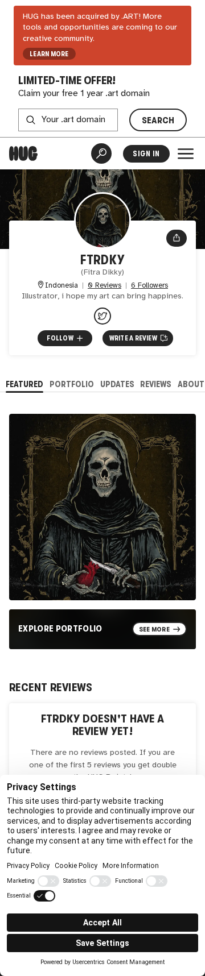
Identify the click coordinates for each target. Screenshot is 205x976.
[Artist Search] (101, 153)
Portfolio (72, 384)
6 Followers (149, 285)
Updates (117, 384)
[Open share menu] (176, 238)
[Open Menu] (185, 153)
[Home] (23, 153)
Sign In (146, 153)
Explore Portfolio (60, 628)
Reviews (155, 384)
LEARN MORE (49, 54)
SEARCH (158, 120)
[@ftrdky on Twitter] (102, 316)
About (191, 384)
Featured (24, 384)
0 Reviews (104, 285)
